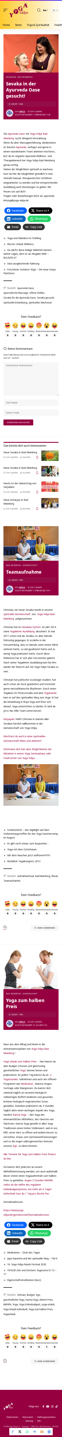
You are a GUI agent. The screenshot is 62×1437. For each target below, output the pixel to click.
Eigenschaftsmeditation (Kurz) (24, 1280)
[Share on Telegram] (34, 1431)
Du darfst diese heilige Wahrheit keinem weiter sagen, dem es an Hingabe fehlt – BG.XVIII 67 (27, 253)
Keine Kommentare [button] (46, 928)
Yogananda (50, 693)
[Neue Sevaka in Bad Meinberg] (50, 455)
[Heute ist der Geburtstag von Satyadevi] (50, 486)
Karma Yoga (19, 1114)
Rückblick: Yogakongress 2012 (23, 861)
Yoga (22, 1070)
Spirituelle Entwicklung (15, 302)
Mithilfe (7, 1304)
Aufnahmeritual (25, 876)
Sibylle (22, 111)
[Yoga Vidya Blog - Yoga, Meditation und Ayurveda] (18, 10)
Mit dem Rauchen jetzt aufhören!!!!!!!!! (28, 855)
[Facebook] (43, 1406)
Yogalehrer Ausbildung (22, 631)
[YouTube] (47, 1406)
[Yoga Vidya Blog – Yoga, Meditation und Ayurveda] (8, 1406)
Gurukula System (31, 627)
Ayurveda (11, 77)
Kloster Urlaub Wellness (20, 244)
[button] (6, 10)
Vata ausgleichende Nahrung (23, 263)
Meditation (27, 1083)
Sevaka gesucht (45, 297)
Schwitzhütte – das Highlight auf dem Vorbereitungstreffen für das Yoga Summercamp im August (30, 833)
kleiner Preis (46, 1299)
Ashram (21, 1294)
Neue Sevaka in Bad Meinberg (20, 452)
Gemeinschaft (29, 565)
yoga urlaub (48, 1304)
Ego (15, 1145)
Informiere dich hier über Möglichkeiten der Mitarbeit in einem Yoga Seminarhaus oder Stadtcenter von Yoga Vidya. (27, 753)
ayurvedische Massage (15, 292)
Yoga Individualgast (29, 1304)
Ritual (54, 876)
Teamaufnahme (11, 880)
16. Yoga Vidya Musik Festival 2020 (26, 1264)
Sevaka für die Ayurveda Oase (19, 297)
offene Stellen (36, 292)
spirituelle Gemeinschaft (16, 614)
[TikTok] (57, 1406)
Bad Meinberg (25, 77)
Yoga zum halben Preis (41, 1309)
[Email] (41, 1431)
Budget (31, 1294)
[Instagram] (52, 1406)
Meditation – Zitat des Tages (23, 1252)
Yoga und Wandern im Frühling (24, 238)
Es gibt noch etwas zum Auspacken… (28, 843)
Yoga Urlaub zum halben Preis (20, 1061)
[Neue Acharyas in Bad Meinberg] (50, 503)
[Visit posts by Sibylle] (9, 113)
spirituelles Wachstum (40, 302)
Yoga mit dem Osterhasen (22, 849)
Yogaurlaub (9, 1314)
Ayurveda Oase (16, 133)
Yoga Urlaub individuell (15, 1309)
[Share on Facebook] (13, 1431)
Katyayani (8, 719)
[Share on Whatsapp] (27, 1431)
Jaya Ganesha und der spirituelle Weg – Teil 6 (32, 1258)
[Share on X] (20, 1431)
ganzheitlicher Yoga (13, 1299)
